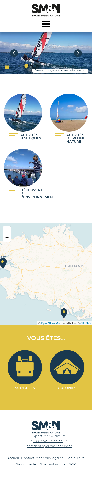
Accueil (13, 458)
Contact (27, 458)
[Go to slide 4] (41, 66)
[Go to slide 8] (71, 66)
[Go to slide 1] (18, 66)
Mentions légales (49, 458)
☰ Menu (46, 23)
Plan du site (75, 458)
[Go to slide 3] (33, 66)
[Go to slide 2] (25, 66)
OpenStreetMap (51, 323)
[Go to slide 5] (48, 66)
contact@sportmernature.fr (49, 446)
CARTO (85, 323)
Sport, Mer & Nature (49, 436)
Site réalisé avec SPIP (58, 464)
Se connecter (27, 464)
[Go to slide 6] (56, 66)
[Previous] (14, 53)
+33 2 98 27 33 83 (48, 441)
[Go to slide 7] (64, 66)
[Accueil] (46, 10)
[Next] (78, 53)
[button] (64, 313)
